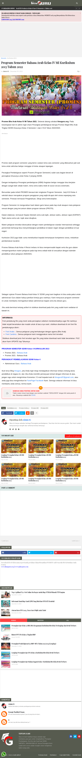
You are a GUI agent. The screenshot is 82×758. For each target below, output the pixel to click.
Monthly (40, 620)
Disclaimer (53, 755)
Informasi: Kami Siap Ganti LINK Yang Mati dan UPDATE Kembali (33, 601)
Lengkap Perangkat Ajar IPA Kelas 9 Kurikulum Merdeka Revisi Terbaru (35, 653)
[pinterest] (16, 429)
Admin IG (27, 420)
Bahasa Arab (22, 353)
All (67, 620)
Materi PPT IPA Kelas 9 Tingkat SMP (24, 635)
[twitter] (13, 429)
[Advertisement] (41, 40)
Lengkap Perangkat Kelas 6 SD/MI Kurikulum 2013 (12, 456)
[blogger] (18, 429)
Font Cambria (11, 334)
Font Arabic (10, 332)
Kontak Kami (77, 755)
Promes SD (44, 408)
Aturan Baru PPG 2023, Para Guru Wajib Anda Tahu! (29, 610)
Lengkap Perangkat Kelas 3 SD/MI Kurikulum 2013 (12, 480)
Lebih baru (5, 541)
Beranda (3, 58)
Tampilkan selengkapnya (73, 436)
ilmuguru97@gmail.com (64, 377)
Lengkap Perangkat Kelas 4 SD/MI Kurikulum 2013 (67, 456)
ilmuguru (17, 371)
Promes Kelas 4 (24, 408)
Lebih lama (75, 541)
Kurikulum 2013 (12, 58)
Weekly (13, 620)
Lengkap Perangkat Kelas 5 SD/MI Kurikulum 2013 (39, 456)
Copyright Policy (64, 755)
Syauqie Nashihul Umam (16, 712)
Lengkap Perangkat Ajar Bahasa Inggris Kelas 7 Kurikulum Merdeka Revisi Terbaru (39, 662)
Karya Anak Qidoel (14, 755)
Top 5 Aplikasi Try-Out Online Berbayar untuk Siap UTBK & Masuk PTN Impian (38, 592)
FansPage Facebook (35, 381)
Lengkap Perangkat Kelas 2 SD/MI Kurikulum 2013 (39, 480)
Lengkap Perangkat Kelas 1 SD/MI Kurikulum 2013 (67, 480)
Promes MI (35, 408)
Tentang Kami (42, 755)
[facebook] (10, 429)
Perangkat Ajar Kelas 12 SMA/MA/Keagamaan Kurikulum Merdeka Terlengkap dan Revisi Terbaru (44, 626)
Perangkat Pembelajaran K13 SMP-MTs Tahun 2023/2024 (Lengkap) (34, 644)
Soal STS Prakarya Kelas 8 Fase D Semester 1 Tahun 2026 (34, 8)
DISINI (33, 395)
